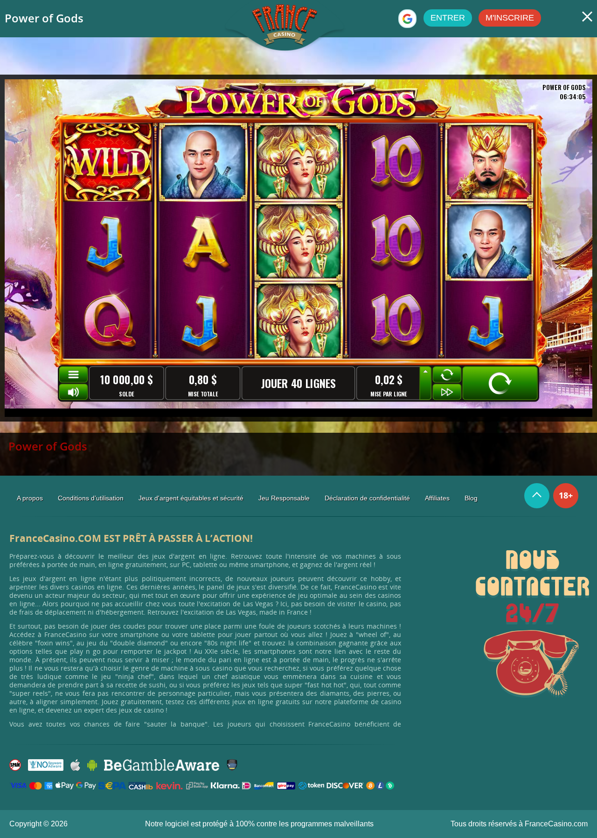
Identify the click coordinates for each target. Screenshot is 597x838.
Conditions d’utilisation (91, 498)
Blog (471, 498)
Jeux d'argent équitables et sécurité (191, 498)
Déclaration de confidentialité (367, 498)
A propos (30, 498)
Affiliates (437, 498)
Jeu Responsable (284, 498)
